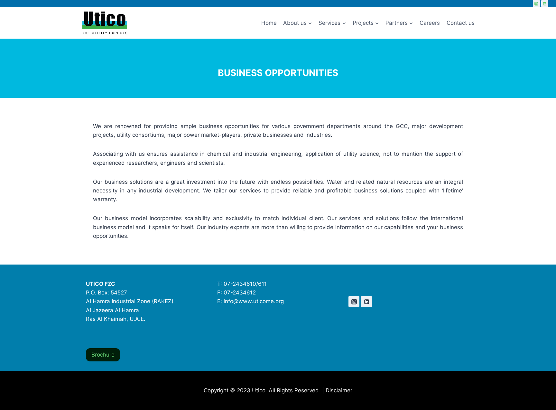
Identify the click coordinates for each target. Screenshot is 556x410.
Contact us (461, 23)
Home (269, 23)
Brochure (103, 354)
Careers (430, 23)
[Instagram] (536, 3)
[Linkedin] (544, 3)
